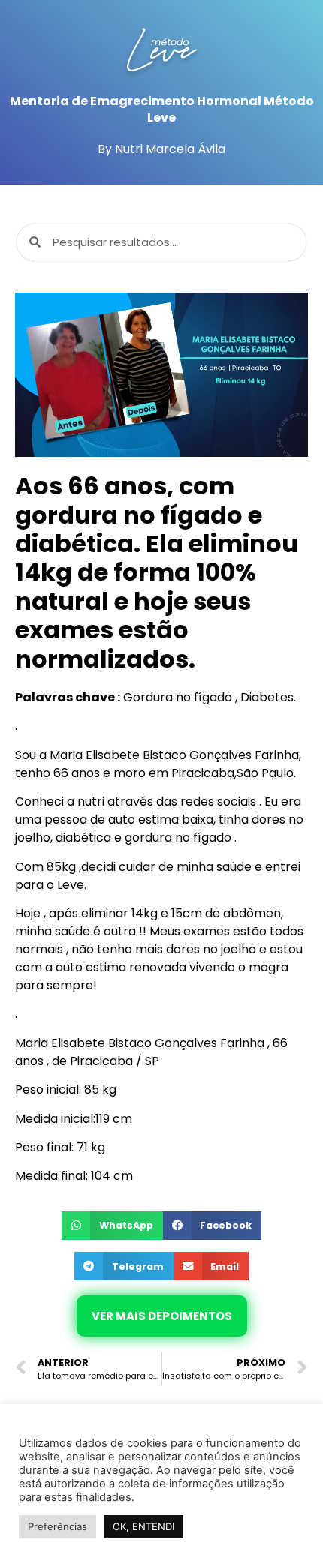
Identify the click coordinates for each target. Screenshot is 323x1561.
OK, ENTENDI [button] (143, 1526)
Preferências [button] (57, 1526)
